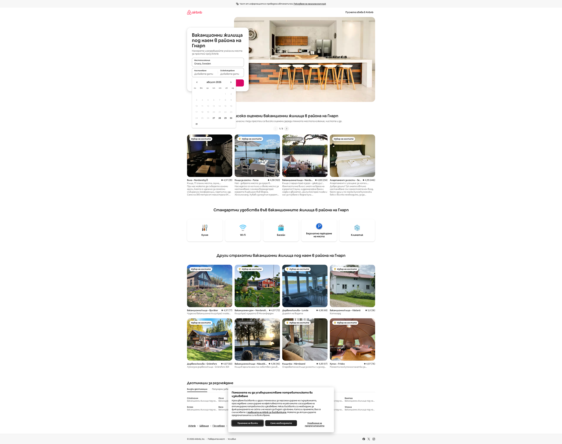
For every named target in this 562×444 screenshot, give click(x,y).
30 (231, 118)
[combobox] (218, 63)
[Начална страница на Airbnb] (194, 12)
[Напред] (286, 128)
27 (214, 118)
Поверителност (216, 439)
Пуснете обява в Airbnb (359, 12)
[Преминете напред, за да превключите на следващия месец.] (231, 82)
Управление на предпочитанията (314, 424)
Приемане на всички (247, 423)
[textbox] (205, 74)
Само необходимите (281, 423)
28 (219, 118)
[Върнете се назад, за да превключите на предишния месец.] (197, 82)
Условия (232, 439)
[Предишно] (275, 128)
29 (225, 118)
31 (197, 124)
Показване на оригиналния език (310, 3)
